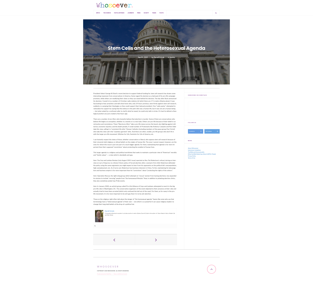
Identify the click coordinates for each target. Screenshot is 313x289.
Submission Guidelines (194, 150)
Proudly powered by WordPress (104, 274)
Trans (154, 13)
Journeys (131, 13)
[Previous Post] (114, 239)
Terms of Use (191, 158)
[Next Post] (156, 239)
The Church (107, 13)
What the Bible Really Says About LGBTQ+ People (202, 154)
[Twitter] (95, 226)
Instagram (209, 131)
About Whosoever (193, 148)
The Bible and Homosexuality (196, 152)
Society (146, 13)
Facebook (192, 131)
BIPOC (98, 13)
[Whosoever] (114, 5)
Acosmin (125, 274)
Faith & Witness (119, 13)
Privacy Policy (192, 156)
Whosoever (108, 266)
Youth (161, 13)
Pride (138, 13)
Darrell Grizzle (159, 57)
